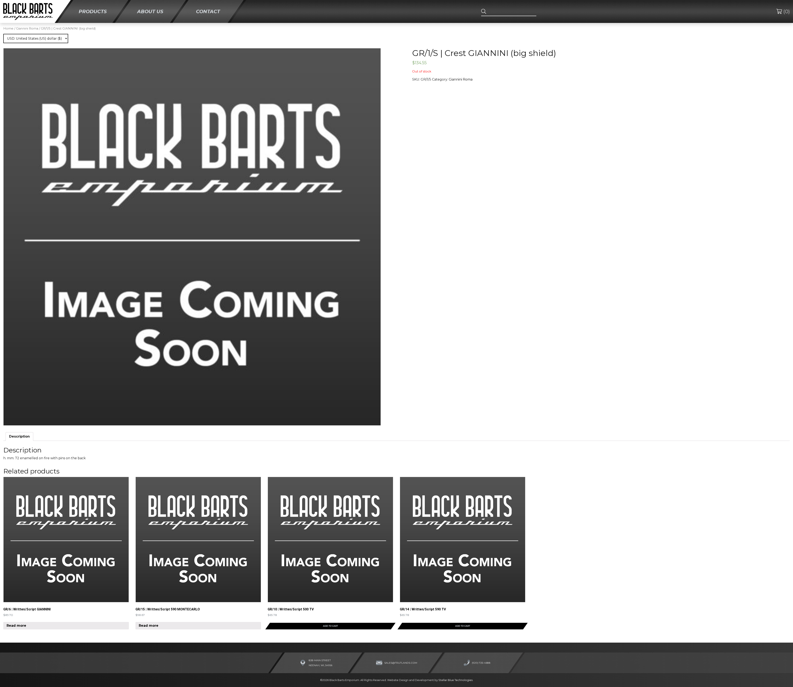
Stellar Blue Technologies (455, 680)
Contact (208, 11)
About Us (150, 11)
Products (93, 11)
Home (8, 28)
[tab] (19, 436)
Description (19, 436)
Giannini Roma (27, 28)
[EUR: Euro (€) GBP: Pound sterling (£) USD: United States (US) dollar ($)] (35, 38)
